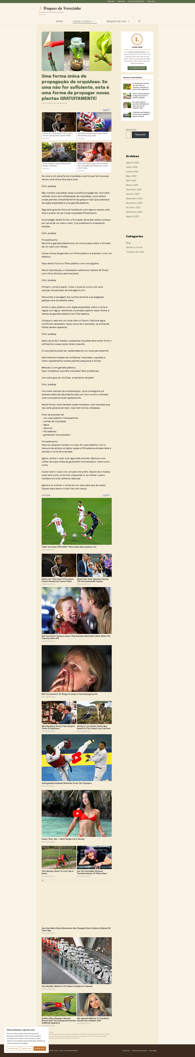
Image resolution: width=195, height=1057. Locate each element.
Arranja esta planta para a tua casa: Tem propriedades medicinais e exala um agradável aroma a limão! (77, 1034)
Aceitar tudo (39, 1048)
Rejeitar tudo (26, 1048)
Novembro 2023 (134, 203)
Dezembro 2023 (134, 199)
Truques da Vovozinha (62, 8)
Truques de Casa (116, 21)
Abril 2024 (131, 181)
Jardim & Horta (82, 21)
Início (59, 21)
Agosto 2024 (132, 163)
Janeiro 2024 (133, 194)
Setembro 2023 (134, 212)
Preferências (13, 1048)
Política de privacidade (136, 1)
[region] (26, 1040)
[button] (139, 21)
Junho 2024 (132, 172)
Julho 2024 (132, 167)
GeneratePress (72, 1050)
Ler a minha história (137, 68)
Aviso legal (151, 1)
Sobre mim (110, 1)
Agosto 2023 (132, 216)
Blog (128, 243)
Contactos (121, 1)
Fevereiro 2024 (134, 190)
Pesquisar (131, 130)
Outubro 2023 (133, 207)
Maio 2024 (131, 176)
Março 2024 (132, 185)
